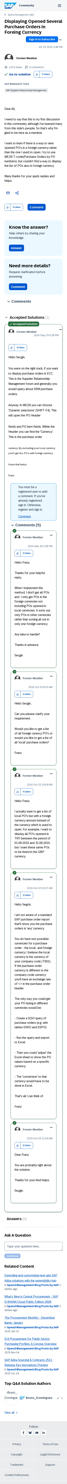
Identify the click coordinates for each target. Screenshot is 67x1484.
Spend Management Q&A (21, 14)
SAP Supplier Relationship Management (26, 90)
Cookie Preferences (17, 1475)
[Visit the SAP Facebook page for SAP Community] (23, 1432)
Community (26, 5)
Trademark (16, 1464)
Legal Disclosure (50, 1454)
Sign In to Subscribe (42, 39)
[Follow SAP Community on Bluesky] (30, 1432)
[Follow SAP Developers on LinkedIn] (43, 1432)
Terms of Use (50, 1444)
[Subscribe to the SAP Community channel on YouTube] (36, 1432)
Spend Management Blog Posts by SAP (33, 1285)
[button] (37, 74)
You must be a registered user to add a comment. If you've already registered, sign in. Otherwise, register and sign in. (32, 498)
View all (9, 1412)
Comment (37, 207)
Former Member (26, 58)
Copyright (17, 1454)
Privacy (16, 1444)
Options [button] (60, 39)
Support (50, 1464)
